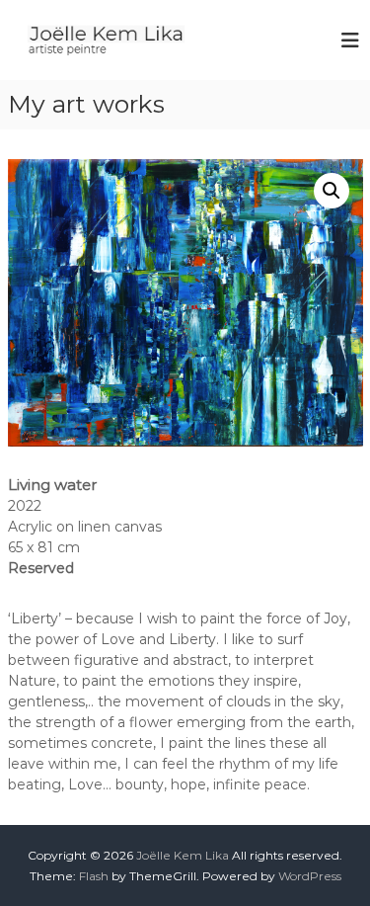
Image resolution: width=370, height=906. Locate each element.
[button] (331, 190)
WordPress (309, 875)
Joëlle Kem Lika (182, 855)
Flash (94, 875)
